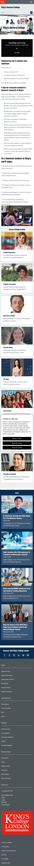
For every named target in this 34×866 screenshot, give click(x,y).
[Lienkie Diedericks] (17, 241)
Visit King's (10, 771)
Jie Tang (6, 379)
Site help (10, 854)
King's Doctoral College (10, 7)
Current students (12, 709)
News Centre (11, 758)
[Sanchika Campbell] (17, 462)
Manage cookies (12, 863)
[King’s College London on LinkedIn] (18, 655)
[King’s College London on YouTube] (23, 655)
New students (11, 705)
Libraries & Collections (14, 738)
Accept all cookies (17, 447)
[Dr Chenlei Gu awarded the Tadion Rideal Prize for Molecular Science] (17, 504)
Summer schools (12, 688)
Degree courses (12, 672)
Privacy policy (11, 846)
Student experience (13, 692)
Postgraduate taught (13, 676)
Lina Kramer (7, 411)
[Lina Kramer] (17, 399)
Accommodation (12, 734)
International (11, 684)
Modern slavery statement (14, 850)
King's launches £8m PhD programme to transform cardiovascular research (16, 553)
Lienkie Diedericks (9, 252)
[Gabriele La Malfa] (17, 304)
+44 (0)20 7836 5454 (7, 791)
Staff (9, 713)
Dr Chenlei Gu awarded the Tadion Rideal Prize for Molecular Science (16, 517)
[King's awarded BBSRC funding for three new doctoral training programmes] (17, 577)
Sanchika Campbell (9, 474)
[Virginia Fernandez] (17, 272)
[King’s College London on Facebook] (4, 655)
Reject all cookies (17, 443)
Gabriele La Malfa (9, 316)
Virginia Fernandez (9, 284)
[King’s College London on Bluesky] (28, 655)
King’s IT (10, 742)
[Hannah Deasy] (17, 336)
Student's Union (12, 767)
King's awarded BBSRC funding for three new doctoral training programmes (16, 589)
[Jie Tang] (17, 367)
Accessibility (11, 859)
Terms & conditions (12, 842)
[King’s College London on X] (9, 655)
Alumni (9, 717)
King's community (12, 779)
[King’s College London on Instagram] (14, 655)
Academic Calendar (13, 746)
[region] (17, 433)
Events (9, 762)
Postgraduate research (14, 680)
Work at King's (11, 775)
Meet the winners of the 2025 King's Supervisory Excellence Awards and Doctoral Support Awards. (15, 627)
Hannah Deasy (8, 347)
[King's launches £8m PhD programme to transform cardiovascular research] (17, 540)
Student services (12, 729)
